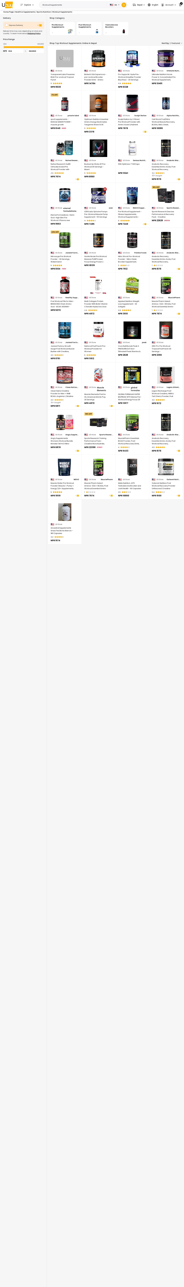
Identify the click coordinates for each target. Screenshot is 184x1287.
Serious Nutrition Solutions (139, 160)
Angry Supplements (72, 435)
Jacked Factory (72, 253)
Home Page (8, 12)
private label (73, 116)
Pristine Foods (140, 253)
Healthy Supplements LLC (72, 298)
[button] (139, 5)
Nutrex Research (72, 160)
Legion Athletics (173, 387)
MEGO (76, 479)
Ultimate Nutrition (173, 71)
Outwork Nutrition (173, 479)
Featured (175, 43)
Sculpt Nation (140, 116)
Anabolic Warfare (173, 160)
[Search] (123, 5)
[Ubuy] (7, 4)
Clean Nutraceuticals (72, 387)
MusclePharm (174, 298)
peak (144, 342)
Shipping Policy (34, 33)
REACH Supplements (139, 208)
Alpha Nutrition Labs (173, 116)
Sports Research (173, 208)
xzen (111, 208)
